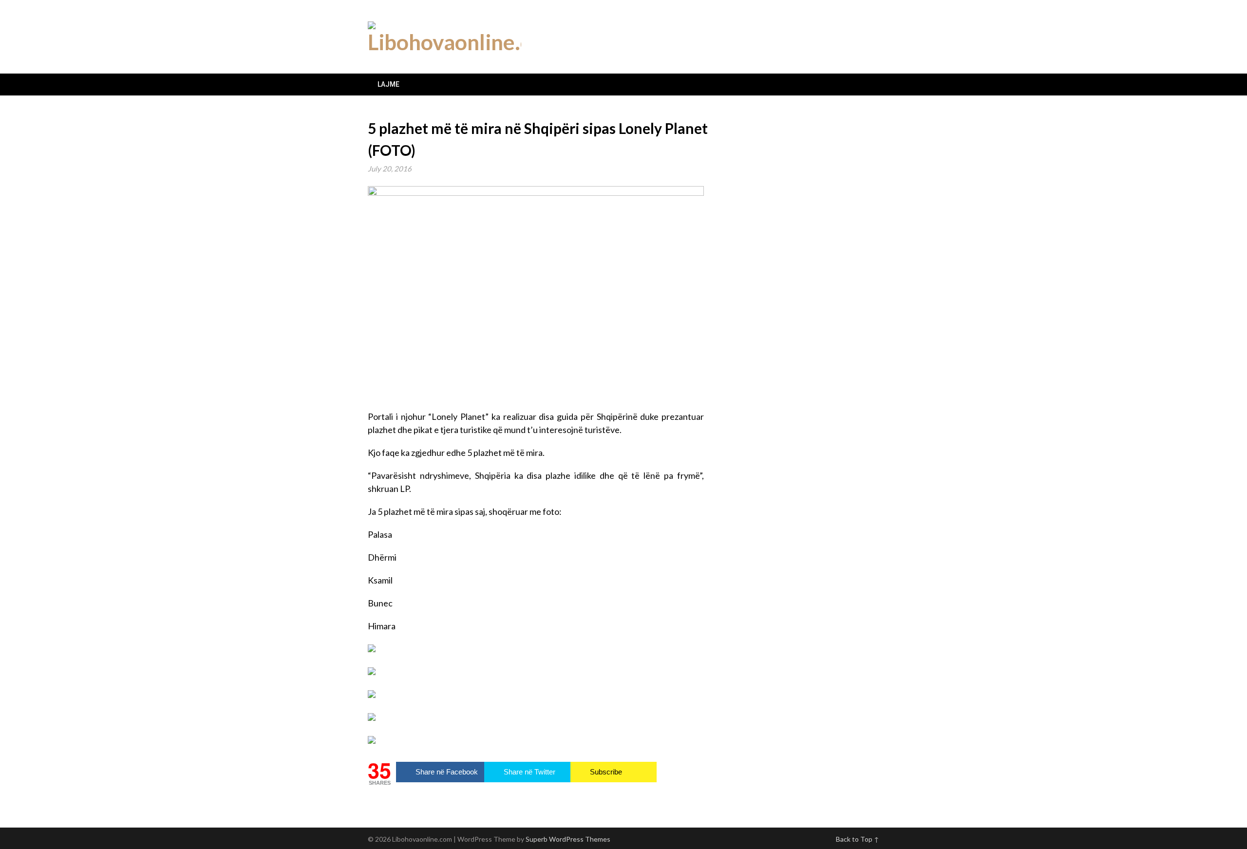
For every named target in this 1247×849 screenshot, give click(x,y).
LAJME (388, 84)
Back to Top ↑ (857, 839)
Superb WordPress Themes (568, 839)
